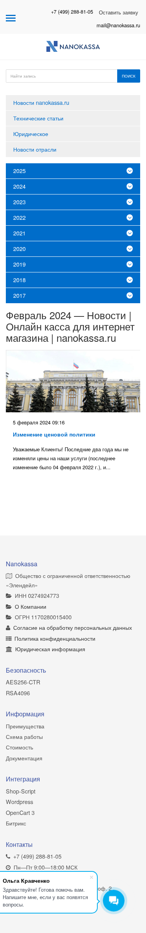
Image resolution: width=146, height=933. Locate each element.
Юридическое (30, 133)
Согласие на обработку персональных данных (72, 627)
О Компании (30, 606)
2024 (19, 186)
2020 (19, 248)
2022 (19, 217)
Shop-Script (20, 791)
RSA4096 (18, 693)
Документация (24, 758)
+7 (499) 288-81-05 (72, 11)
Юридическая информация (50, 649)
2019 (19, 264)
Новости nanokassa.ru (41, 102)
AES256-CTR (23, 682)
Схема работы (24, 736)
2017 (19, 295)
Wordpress (19, 801)
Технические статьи (38, 118)
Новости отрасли (34, 149)
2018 (19, 280)
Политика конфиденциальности (54, 638)
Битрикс (16, 823)
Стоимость (19, 747)
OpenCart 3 (20, 812)
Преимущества (25, 726)
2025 (19, 170)
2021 (19, 233)
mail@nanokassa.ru (118, 25)
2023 (19, 202)
